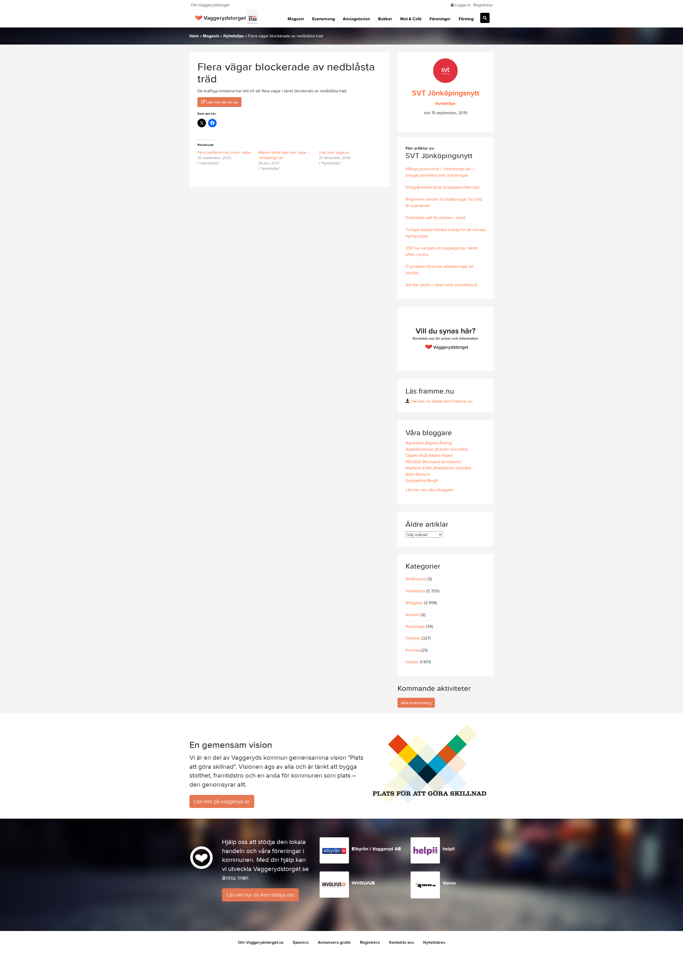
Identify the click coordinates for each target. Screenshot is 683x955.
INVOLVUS (363, 883)
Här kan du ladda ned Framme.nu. (442, 401)
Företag (466, 18)
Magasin (296, 18)
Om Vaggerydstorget (210, 4)
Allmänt (413, 614)
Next (488, 339)
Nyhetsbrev (434, 942)
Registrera (482, 4)
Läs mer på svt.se (221, 102)
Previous (403, 339)
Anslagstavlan (356, 18)
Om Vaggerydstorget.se (261, 942)
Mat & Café (411, 18)
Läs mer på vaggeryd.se (222, 801)
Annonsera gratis (334, 942)
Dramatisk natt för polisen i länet (436, 217)
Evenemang (323, 18)
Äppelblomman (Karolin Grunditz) (436, 449)
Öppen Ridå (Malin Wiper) (429, 455)
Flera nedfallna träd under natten (224, 152)
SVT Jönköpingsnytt (445, 92)
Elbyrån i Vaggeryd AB (376, 849)
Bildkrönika (416, 578)
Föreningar (440, 18)
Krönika (413, 650)
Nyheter (413, 638)
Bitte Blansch (418, 474)
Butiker (385, 18)
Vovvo (449, 883)
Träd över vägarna (334, 152)
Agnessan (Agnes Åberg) (429, 442)
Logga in (462, 4)
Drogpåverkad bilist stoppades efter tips (442, 187)
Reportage (415, 626)
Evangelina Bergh (422, 480)
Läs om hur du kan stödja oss (260, 894)
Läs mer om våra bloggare (429, 489)
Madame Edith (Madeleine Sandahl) (438, 467)
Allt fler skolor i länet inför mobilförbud (441, 284)
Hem (194, 35)
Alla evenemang (416, 702)
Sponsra (301, 942)
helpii (449, 849)
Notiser (412, 661)
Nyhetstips (233, 35)
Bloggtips (414, 602)
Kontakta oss (401, 942)
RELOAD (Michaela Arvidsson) (433, 461)
